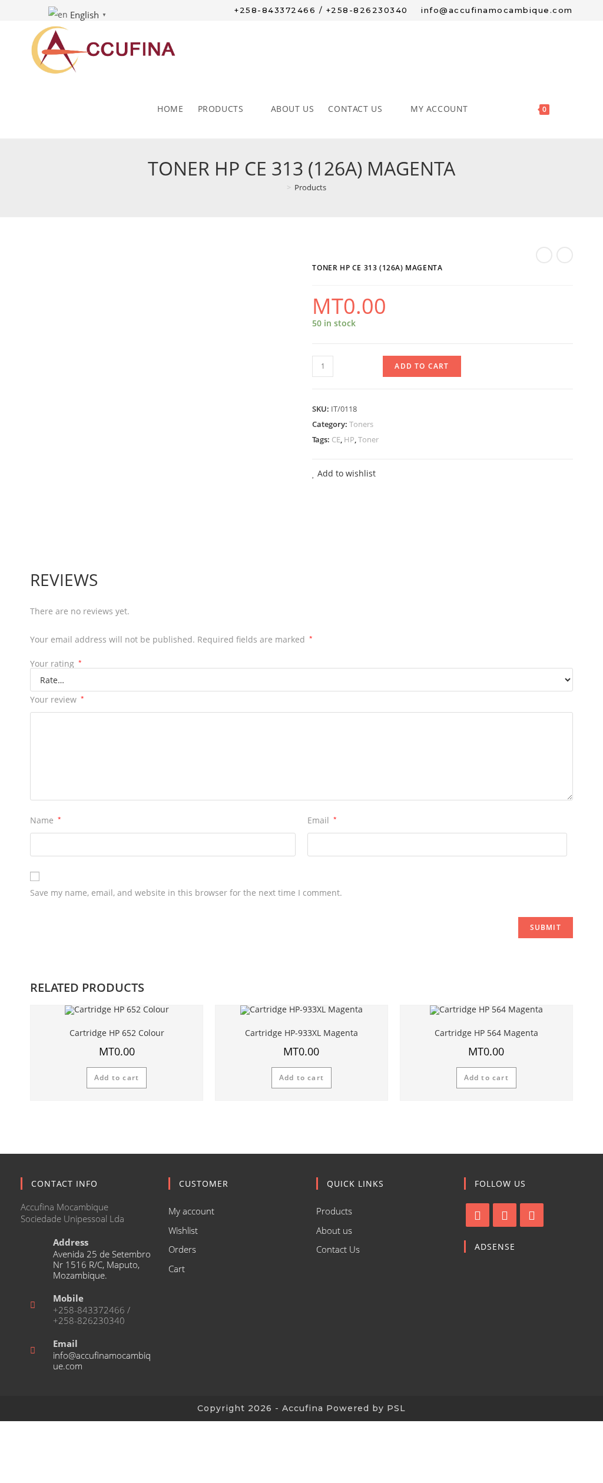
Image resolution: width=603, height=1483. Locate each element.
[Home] (280, 187)
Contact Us (338, 1249)
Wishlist (183, 1230)
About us (334, 1230)
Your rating (56, 664)
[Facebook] (477, 1215)
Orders (182, 1249)
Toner (368, 439)
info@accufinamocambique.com (102, 1360)
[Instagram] (504, 1215)
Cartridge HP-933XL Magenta (301, 1032)
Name (45, 820)
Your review (57, 699)
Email (322, 820)
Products (334, 1211)
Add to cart (422, 366)
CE (336, 439)
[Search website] (569, 109)
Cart (176, 1269)
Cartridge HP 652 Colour (116, 1032)
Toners (361, 424)
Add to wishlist (345, 473)
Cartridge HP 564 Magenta (486, 1032)
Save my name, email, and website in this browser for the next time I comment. (186, 892)
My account (191, 1211)
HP (349, 439)
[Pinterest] (532, 1215)
